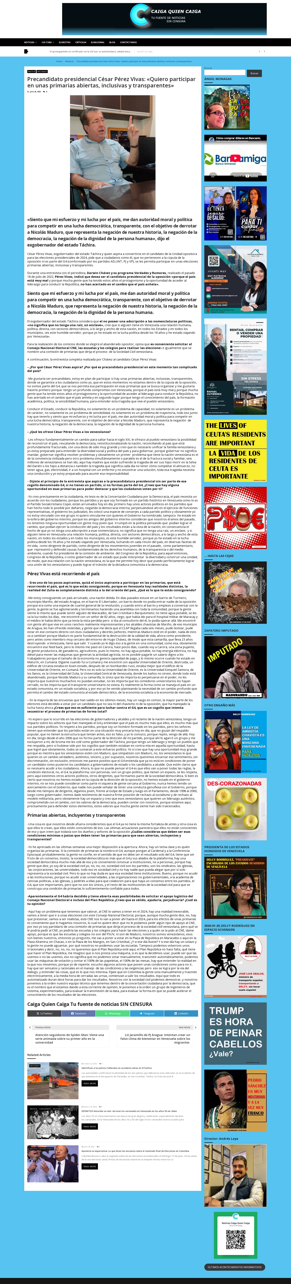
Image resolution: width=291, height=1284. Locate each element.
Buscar (208, 68)
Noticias (29, 42)
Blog (112, 42)
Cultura (47, 42)
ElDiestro (64, 42)
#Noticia (31, 71)
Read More (90, 1083)
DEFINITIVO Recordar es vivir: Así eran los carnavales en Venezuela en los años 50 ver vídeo (129, 1111)
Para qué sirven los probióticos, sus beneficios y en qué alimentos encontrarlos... (92, 51)
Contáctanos (128, 42)
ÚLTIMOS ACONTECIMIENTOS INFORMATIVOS (235, 1267)
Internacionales (46, 1149)
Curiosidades (45, 1109)
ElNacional (98, 42)
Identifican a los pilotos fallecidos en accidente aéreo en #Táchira (117, 1068)
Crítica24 (80, 42)
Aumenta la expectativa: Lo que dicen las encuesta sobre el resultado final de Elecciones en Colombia (135, 1151)
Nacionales (42, 71)
